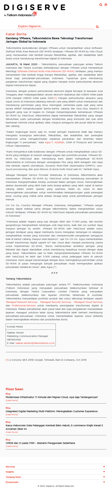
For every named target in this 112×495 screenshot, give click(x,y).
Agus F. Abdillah (54, 142)
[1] (55, 98)
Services (10, 466)
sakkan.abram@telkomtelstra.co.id (34, 343)
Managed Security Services (55, 302)
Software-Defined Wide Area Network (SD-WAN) (46, 71)
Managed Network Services (21, 302)
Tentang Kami (13, 477)
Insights (10, 472)
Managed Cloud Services (88, 302)
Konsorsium (12, 482)
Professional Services (24, 305)
